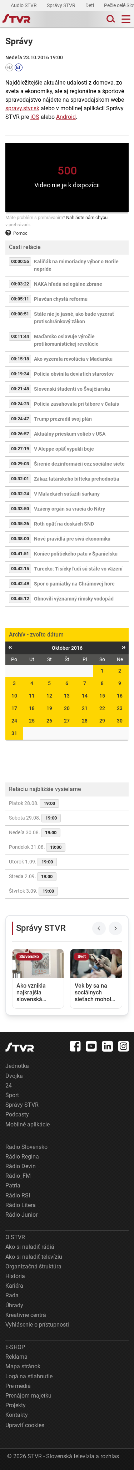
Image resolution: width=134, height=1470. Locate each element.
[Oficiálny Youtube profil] (91, 1046)
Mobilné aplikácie (27, 1124)
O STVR (15, 1237)
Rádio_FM (18, 1175)
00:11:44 (20, 336)
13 (67, 696)
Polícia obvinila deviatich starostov (74, 374)
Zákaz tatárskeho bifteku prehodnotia (76, 479)
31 (14, 733)
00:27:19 (20, 448)
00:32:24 (20, 493)
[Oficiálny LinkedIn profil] (107, 1046)
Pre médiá (18, 1386)
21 (85, 708)
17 (14, 708)
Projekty (15, 1405)
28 (85, 721)
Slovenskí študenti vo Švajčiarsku (72, 389)
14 (85, 696)
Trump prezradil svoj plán (63, 419)
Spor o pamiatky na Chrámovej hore (74, 584)
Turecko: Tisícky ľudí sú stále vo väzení (78, 569)
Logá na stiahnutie (29, 1376)
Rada (12, 1295)
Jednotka (17, 1066)
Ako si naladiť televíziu (33, 1256)
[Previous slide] (99, 928)
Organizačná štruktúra (33, 1266)
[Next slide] (115, 928)
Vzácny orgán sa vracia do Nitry (69, 509)
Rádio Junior (21, 1214)
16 (120, 696)
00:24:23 (20, 403)
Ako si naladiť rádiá (29, 1246)
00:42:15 (20, 568)
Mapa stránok (22, 1366)
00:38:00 (20, 538)
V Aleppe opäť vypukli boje (64, 449)
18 (32, 708)
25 (32, 721)
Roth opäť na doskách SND (64, 524)
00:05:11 (20, 298)
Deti (90, 5)
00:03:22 (20, 284)
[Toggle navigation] (126, 19)
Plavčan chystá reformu (61, 299)
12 (49, 696)
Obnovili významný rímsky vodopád (74, 599)
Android (66, 116)
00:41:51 (20, 553)
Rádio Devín (20, 1166)
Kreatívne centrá (25, 1315)
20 (67, 708)
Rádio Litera (20, 1205)
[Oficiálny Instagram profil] (123, 1046)
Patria (12, 1185)
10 (14, 696)
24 (14, 721)
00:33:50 (20, 508)
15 (102, 696)
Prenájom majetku (28, 1395)
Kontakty (16, 1414)
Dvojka (14, 1076)
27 (67, 721)
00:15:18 (20, 358)
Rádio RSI (17, 1195)
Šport (12, 1095)
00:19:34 (20, 373)
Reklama (16, 1356)
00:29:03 (20, 463)
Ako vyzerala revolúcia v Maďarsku (73, 359)
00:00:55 (20, 261)
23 (120, 708)
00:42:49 (20, 583)
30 (120, 721)
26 (49, 721)
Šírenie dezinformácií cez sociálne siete (79, 464)
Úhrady (14, 1305)
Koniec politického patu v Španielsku (76, 554)
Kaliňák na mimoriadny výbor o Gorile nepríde (76, 265)
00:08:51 (20, 313)
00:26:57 (20, 433)
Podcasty (17, 1114)
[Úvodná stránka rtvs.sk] (16, 19)
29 (102, 721)
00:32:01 (20, 478)
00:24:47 (20, 418)
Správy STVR (61, 5)
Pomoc (20, 233)
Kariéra (14, 1285)
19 (49, 708)
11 (32, 696)
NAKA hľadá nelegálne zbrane (68, 284)
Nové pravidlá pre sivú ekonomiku (72, 539)
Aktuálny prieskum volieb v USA (69, 434)
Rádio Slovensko (26, 1147)
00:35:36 (20, 523)
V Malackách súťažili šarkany (67, 494)
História (15, 1276)
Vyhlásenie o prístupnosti (37, 1324)
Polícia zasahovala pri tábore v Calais (76, 404)
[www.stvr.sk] (19, 1047)
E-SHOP (15, 1347)
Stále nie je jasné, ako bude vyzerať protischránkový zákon (74, 317)
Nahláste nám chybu (87, 217)
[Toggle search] (110, 19)
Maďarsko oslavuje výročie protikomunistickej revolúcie (66, 340)
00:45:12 (20, 598)
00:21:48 (20, 388)
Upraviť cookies (24, 1425)
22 (102, 708)
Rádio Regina (22, 1156)
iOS (34, 116)
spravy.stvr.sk (22, 108)
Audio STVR (24, 5)
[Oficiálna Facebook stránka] (75, 1046)
